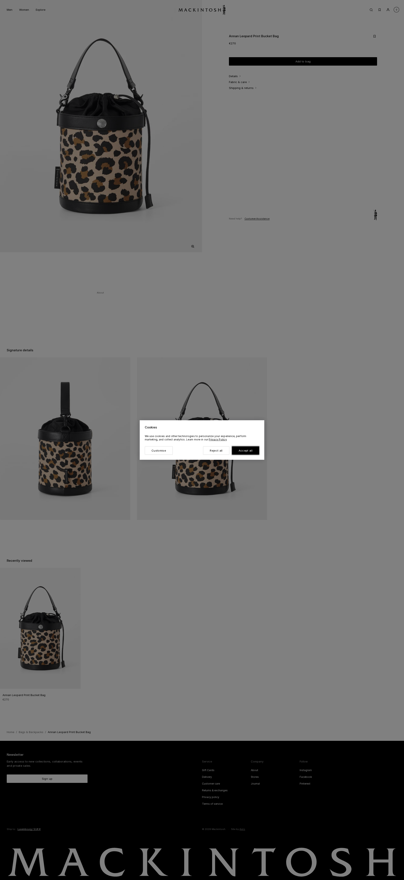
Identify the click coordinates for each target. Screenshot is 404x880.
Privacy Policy (217, 439)
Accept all (245, 450)
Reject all (216, 450)
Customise (159, 450)
